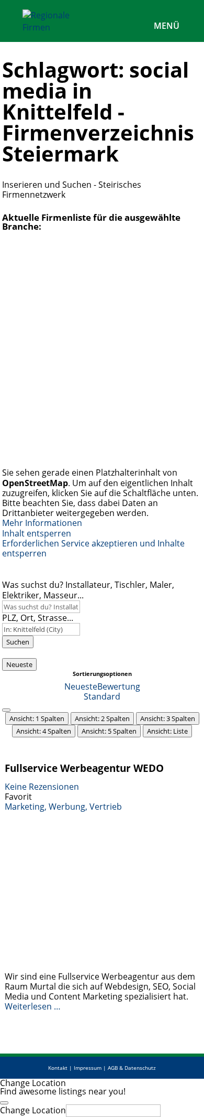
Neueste (19, 664)
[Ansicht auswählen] (6, 710)
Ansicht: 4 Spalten (43, 731)
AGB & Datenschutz (132, 1067)
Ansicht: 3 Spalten (167, 718)
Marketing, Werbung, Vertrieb (63, 806)
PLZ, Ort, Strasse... (37, 618)
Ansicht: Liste (167, 731)
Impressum (87, 1067)
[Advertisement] (102, 352)
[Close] (4, 1102)
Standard (102, 696)
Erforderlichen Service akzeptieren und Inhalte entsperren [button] (93, 548)
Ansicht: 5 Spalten (109, 731)
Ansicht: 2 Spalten (102, 718)
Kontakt (57, 1067)
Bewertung (118, 686)
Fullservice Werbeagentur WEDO (84, 768)
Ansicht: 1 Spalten (36, 718)
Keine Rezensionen (42, 786)
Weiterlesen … (33, 1006)
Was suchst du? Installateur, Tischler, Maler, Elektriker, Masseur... (88, 589)
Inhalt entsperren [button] (36, 533)
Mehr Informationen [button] (42, 523)
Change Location (33, 1110)
